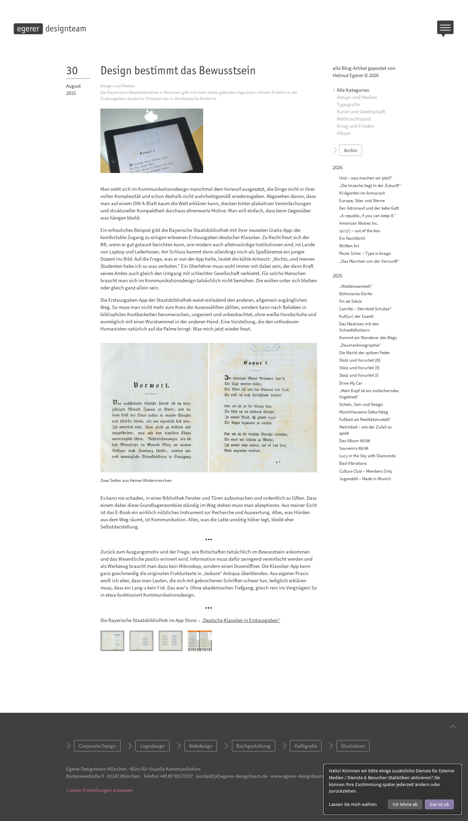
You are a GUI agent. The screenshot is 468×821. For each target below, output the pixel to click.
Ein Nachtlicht (352, 238)
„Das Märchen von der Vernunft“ (369, 261)
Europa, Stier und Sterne (362, 200)
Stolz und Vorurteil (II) (359, 368)
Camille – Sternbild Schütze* (365, 309)
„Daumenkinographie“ (360, 345)
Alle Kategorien (353, 90)
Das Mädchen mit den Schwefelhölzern (359, 327)
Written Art (349, 246)
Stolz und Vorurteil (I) (359, 375)
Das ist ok (439, 804)
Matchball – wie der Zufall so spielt (365, 430)
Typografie (348, 104)
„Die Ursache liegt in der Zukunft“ (370, 185)
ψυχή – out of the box (359, 231)
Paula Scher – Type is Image (365, 254)
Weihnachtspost (354, 119)
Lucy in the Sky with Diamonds (367, 456)
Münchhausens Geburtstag (363, 412)
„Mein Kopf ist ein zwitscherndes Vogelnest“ (368, 394)
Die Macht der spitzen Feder (364, 353)
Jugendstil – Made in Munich (365, 479)
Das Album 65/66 (354, 441)
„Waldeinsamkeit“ (355, 286)
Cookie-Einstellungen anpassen (99, 790)
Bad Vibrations (353, 464)
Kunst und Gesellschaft (361, 112)
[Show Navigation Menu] (445, 29)
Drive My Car (350, 383)
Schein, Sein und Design (361, 404)
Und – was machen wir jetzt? (365, 178)
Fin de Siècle (350, 301)
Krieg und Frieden (355, 126)
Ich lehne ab (405, 804)
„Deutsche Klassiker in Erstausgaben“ (240, 620)
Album (343, 133)
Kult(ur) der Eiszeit (356, 316)
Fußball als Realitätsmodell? (365, 419)
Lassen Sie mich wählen (353, 804)
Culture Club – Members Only (365, 471)
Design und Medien (357, 97)
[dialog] (392, 789)
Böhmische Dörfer (356, 294)
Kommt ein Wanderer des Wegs (368, 337)
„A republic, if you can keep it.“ (367, 216)
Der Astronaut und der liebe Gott (369, 208)
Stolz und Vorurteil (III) (360, 360)
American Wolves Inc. (358, 223)
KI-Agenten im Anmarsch (362, 193)
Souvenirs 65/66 (353, 448)
